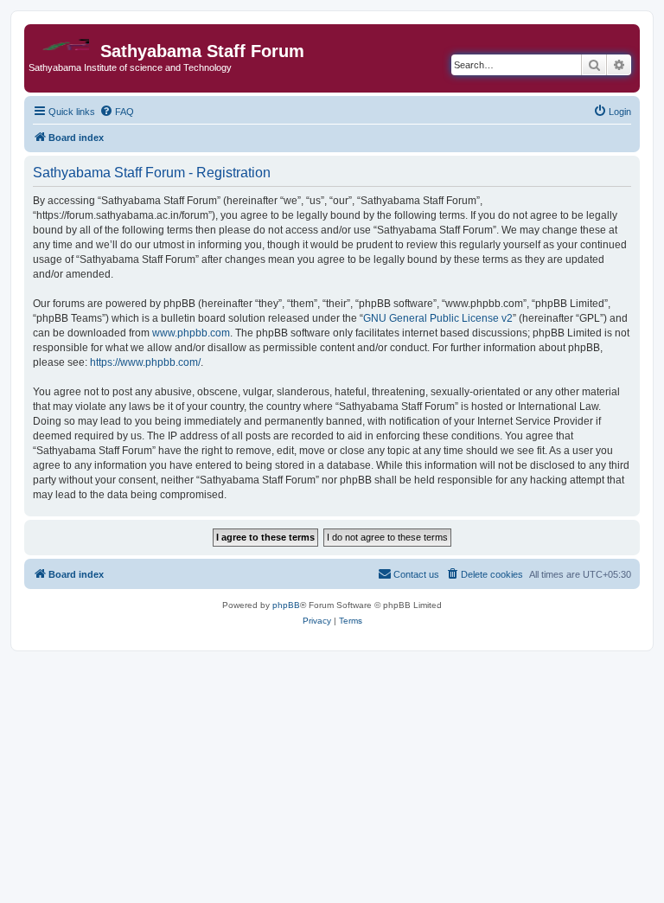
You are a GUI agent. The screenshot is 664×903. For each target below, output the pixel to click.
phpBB (286, 605)
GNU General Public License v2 (438, 318)
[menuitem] (116, 111)
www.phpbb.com (191, 333)
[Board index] (64, 40)
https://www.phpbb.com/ (145, 362)
